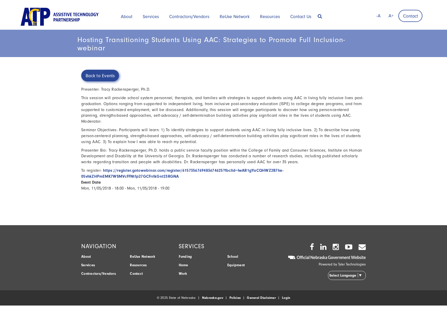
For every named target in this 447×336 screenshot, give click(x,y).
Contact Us (300, 16)
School (233, 256)
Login (286, 298)
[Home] (60, 16)
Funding (185, 256)
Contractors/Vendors (189, 16)
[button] (319, 15)
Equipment (236, 265)
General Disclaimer (261, 298)
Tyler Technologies (352, 264)
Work (183, 273)
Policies (235, 298)
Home (183, 265)
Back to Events (100, 76)
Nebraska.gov (212, 298)
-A (378, 16)
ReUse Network (235, 16)
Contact (410, 16)
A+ (391, 16)
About (126, 16)
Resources (270, 16)
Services (151, 16)
